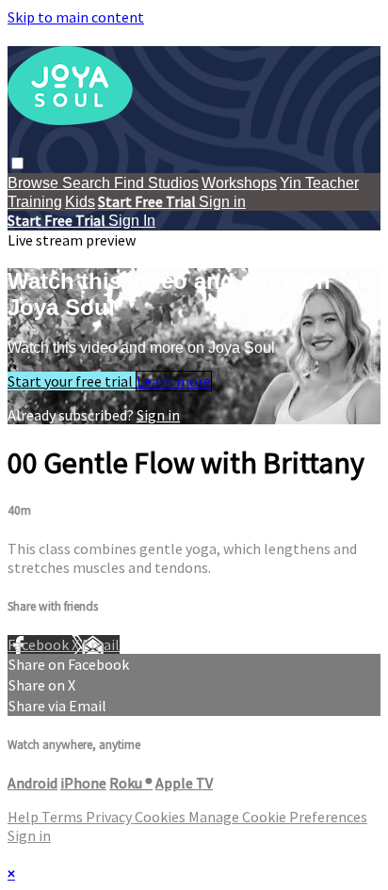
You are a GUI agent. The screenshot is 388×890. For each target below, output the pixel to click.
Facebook (40, 644)
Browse (35, 183)
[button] (17, 163)
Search (88, 183)
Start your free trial (72, 381)
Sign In (131, 221)
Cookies (161, 816)
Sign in (222, 202)
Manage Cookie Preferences (277, 816)
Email (101, 644)
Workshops (239, 183)
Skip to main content (76, 17)
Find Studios (156, 183)
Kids (80, 202)
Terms (63, 816)
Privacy (110, 816)
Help (24, 816)
